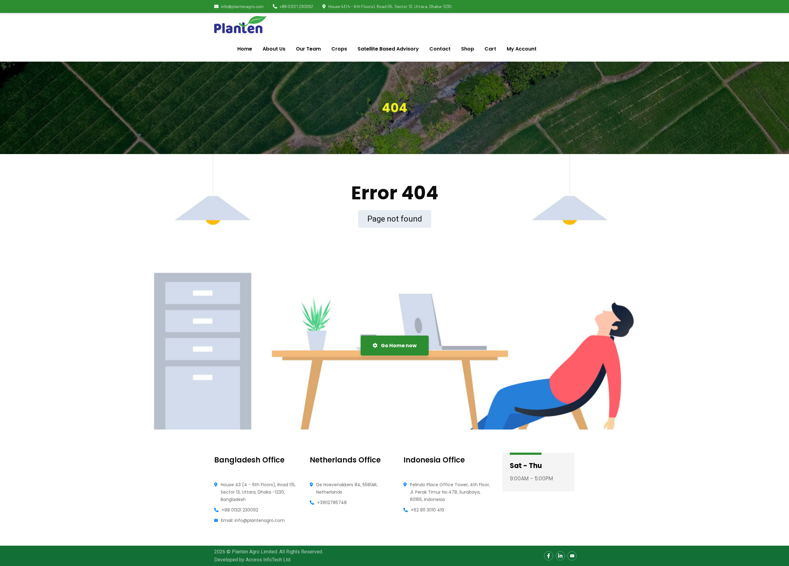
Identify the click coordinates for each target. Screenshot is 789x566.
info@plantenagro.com (242, 6)
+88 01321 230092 (296, 6)
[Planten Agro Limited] (240, 24)
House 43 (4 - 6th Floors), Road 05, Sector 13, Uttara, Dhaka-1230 (390, 6)
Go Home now (398, 345)
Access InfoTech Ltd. (268, 560)
